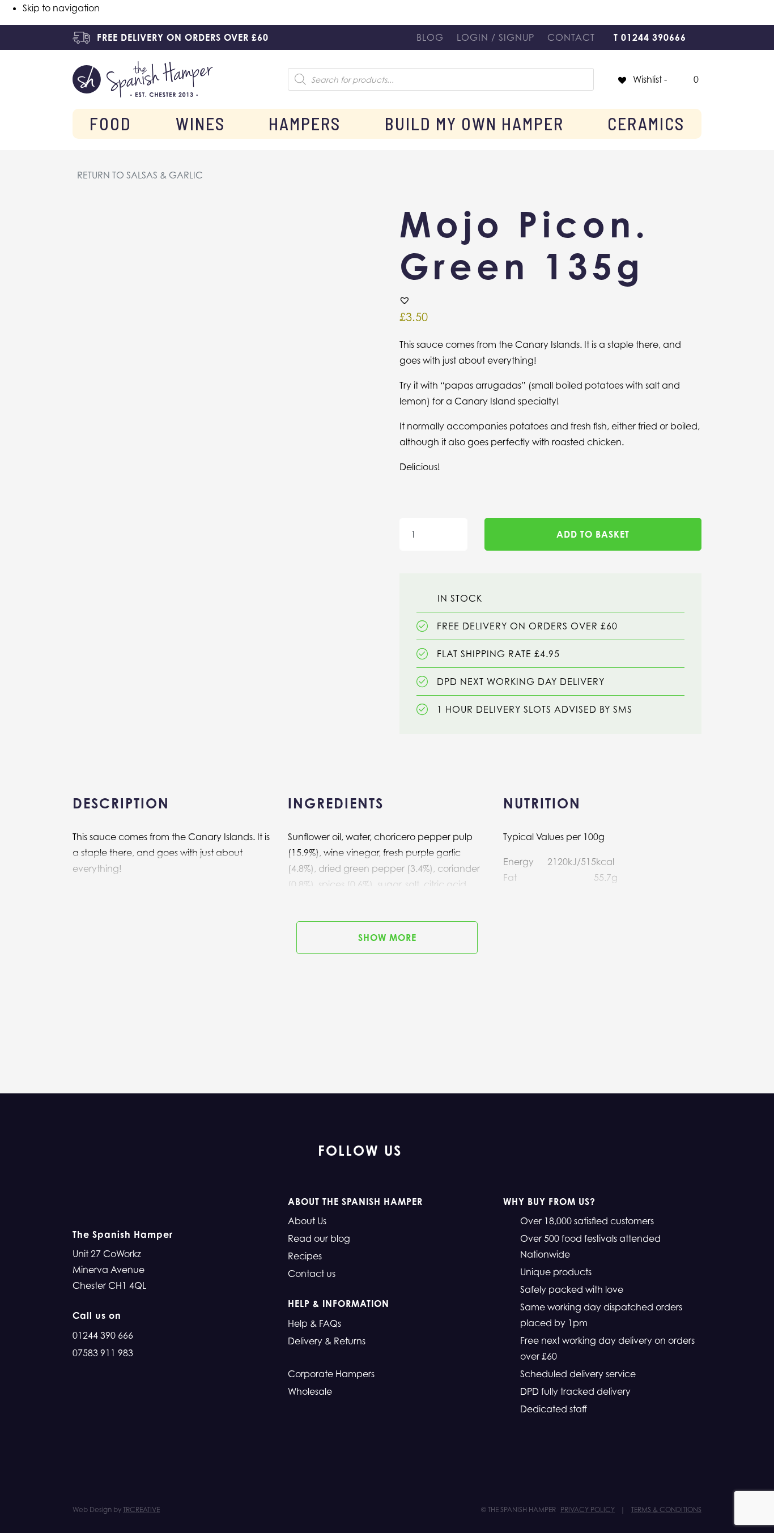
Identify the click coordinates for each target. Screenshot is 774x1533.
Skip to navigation (61, 8)
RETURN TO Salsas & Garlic (140, 175)
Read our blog (319, 1238)
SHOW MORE (387, 937)
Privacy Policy (587, 1509)
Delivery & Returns (326, 1341)
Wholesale (310, 1391)
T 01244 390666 (650, 37)
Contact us (311, 1273)
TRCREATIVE (141, 1509)
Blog (430, 37)
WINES (200, 123)
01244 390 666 (103, 1335)
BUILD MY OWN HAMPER (474, 123)
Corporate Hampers (331, 1373)
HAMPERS (305, 123)
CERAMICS (645, 123)
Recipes (305, 1256)
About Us (307, 1221)
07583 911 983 (103, 1353)
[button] (404, 300)
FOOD (110, 123)
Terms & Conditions (666, 1509)
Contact (571, 37)
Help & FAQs (314, 1323)
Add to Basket (593, 534)
